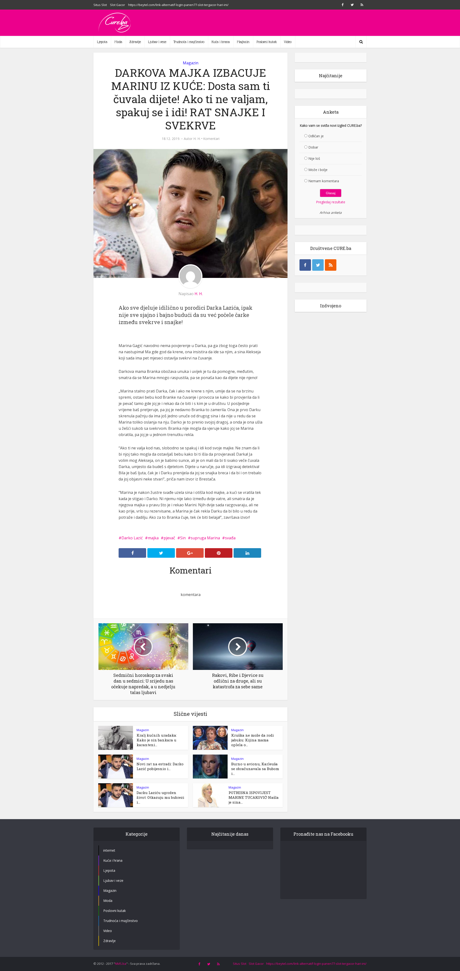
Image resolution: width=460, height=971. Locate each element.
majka (153, 538)
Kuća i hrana (221, 42)
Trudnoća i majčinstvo (188, 42)
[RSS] (330, 265)
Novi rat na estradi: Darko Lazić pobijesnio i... (160, 766)
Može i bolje (318, 169)
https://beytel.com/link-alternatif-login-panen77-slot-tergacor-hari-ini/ (178, 5)
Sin (183, 538)
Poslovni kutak (267, 42)
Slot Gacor (117, 5)
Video (288, 42)
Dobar (313, 147)
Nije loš (314, 158)
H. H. (197, 139)
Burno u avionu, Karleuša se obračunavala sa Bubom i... (255, 768)
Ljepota (102, 42)
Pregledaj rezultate (330, 202)
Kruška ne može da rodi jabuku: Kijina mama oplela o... (252, 740)
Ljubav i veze (157, 42)
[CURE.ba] (115, 22)
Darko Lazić (132, 538)
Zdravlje (135, 42)
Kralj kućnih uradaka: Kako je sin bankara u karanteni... (157, 740)
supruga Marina (205, 538)
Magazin (243, 42)
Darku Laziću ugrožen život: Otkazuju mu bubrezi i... (160, 797)
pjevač (169, 538)
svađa (230, 538)
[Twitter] (318, 265)
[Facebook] (305, 265)
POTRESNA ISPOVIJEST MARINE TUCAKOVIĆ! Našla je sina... (254, 797)
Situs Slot (100, 5)
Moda (118, 42)
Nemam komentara (323, 181)
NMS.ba (120, 963)
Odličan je (316, 136)
